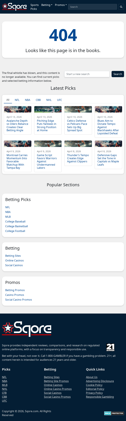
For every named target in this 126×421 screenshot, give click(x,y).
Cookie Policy (94, 385)
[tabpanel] (63, 137)
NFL (7, 207)
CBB (4, 397)
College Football (15, 231)
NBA (7, 212)
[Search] (121, 7)
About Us (91, 377)
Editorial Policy (95, 389)
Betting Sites (13, 256)
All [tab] (7, 100)
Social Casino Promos (18, 299)
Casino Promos (14, 295)
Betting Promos (15, 290)
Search (118, 74)
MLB (8, 217)
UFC (4, 400)
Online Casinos (14, 260)
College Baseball (15, 221)
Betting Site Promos (56, 381)
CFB (4, 393)
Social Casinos (14, 265)
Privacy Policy (94, 393)
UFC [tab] (59, 100)
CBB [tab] (38, 100)
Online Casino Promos (58, 389)
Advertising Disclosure (100, 381)
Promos (60, 5)
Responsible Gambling (100, 397)
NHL (4, 389)
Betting (45, 5)
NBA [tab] (27, 100)
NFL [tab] (17, 100)
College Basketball (16, 226)
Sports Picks (35, 7)
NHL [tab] (49, 100)
